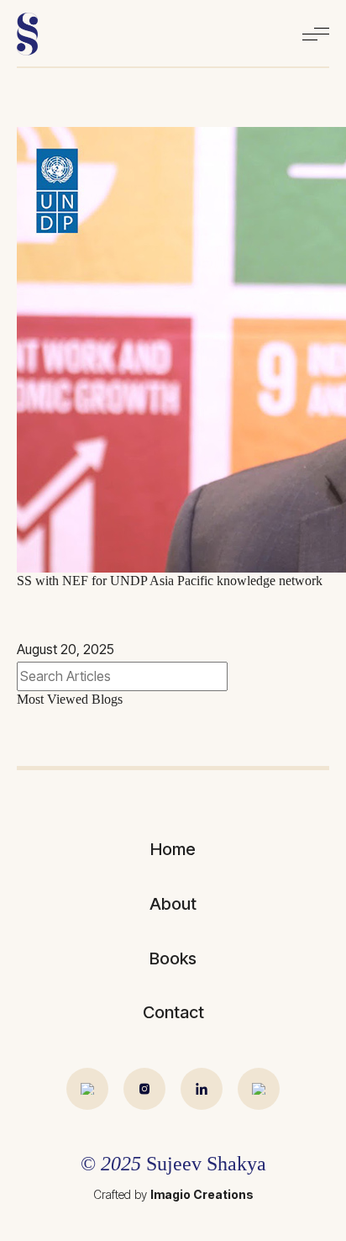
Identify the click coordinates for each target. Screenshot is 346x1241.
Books (173, 958)
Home (173, 849)
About (173, 904)
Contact (173, 1012)
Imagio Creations (202, 1195)
